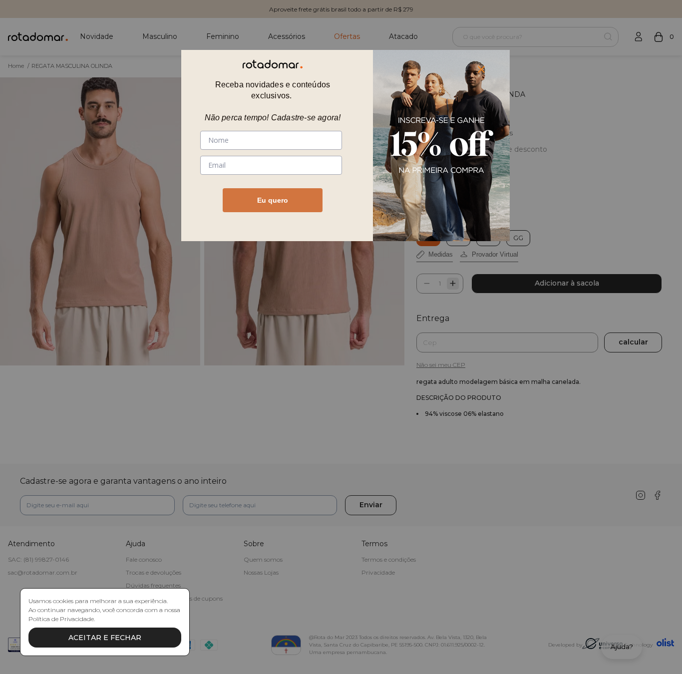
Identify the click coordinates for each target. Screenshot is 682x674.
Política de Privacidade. (61, 619)
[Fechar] (481, 69)
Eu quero (272, 200)
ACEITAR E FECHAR (104, 637)
